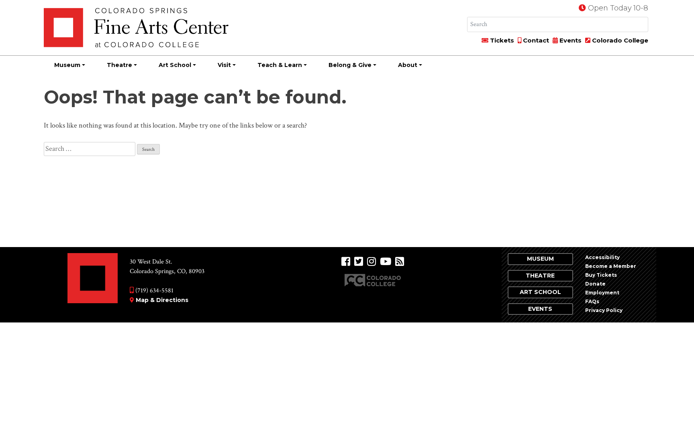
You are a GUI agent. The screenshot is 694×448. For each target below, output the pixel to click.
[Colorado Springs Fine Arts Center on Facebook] (345, 261)
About (407, 65)
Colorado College (619, 40)
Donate (595, 284)
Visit (224, 65)
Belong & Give (350, 65)
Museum (67, 65)
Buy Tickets (601, 275)
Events (570, 40)
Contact (535, 40)
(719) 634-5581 (154, 290)
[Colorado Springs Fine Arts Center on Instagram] (371, 261)
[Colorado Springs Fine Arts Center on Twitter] (358, 261)
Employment (602, 293)
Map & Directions (162, 300)
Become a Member (610, 266)
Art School (175, 65)
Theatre (119, 65)
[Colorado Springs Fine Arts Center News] (399, 261)
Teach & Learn (279, 65)
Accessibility (602, 257)
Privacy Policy (604, 310)
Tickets (501, 40)
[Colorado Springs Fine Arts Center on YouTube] (385, 261)
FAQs (592, 301)
